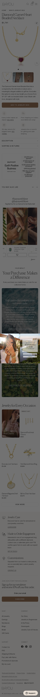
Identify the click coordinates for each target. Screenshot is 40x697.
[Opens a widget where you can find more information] (30, 693)
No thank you (30, 356)
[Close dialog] (39, 334)
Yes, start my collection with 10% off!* (30, 353)
